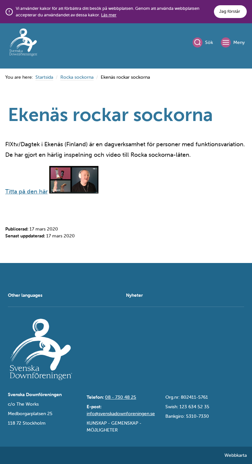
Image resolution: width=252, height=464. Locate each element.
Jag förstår (229, 11)
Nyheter (134, 295)
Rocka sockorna (77, 77)
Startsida (44, 77)
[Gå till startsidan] (23, 43)
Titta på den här (26, 191)
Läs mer (108, 15)
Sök (209, 42)
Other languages (25, 295)
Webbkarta (235, 455)
